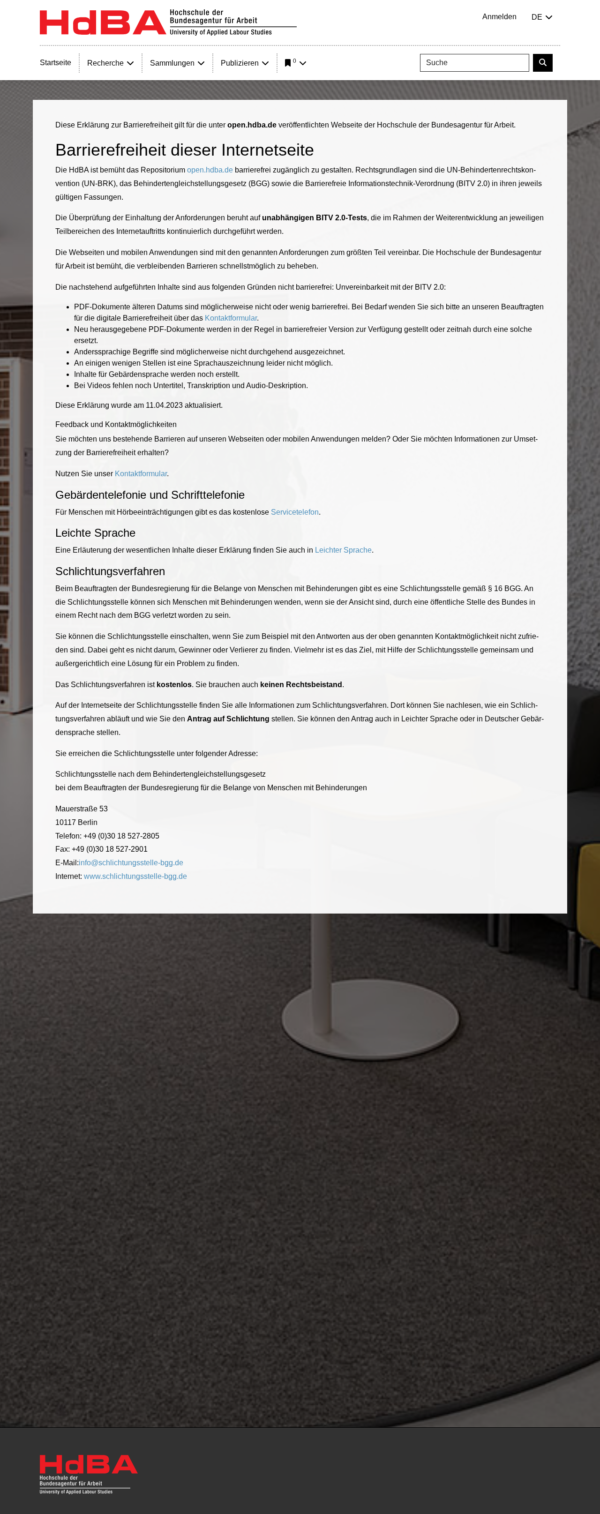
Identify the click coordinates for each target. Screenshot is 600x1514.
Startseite (55, 63)
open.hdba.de (210, 170)
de (537, 17)
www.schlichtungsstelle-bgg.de (135, 876)
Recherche (105, 63)
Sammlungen (172, 63)
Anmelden (499, 17)
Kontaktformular (231, 318)
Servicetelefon (295, 512)
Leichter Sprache (343, 550)
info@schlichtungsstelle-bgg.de (131, 863)
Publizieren (240, 63)
